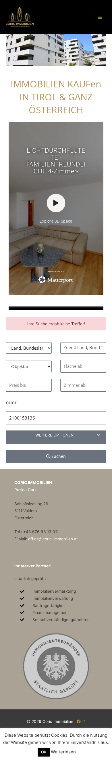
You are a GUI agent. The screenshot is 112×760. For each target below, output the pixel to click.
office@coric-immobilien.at (53, 539)
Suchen (58, 456)
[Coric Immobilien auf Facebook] (79, 721)
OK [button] (43, 752)
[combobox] (83, 347)
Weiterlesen (63, 752)
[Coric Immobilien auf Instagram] (83, 721)
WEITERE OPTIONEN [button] (54, 435)
